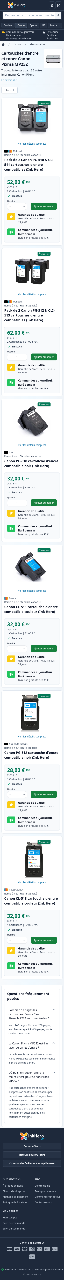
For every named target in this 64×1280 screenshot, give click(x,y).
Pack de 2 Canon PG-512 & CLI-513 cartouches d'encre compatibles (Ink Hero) (29, 315)
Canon (21, 25)
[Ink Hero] (17, 5)
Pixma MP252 (37, 44)
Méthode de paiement (15, 1196)
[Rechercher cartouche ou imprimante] (58, 15)
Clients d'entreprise (14, 1191)
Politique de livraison (15, 1202)
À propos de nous (13, 1185)
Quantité (11, 201)
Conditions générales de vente (48, 1269)
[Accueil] (3, 44)
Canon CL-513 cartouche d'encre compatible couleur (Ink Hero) (31, 901)
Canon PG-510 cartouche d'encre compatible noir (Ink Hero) (31, 463)
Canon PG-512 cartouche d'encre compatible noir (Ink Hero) (31, 755)
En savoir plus (9, 80)
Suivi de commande (14, 1223)
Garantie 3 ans (32, 1146)
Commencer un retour (47, 1196)
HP (43, 25)
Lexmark (55, 25)
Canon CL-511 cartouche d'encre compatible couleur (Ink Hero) (31, 609)
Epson (33, 25)
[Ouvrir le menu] (3, 5)
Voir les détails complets (32, 143)
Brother (8, 25)
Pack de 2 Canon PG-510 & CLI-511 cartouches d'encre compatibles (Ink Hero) (29, 164)
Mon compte (10, 1217)
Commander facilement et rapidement (32, 1163)
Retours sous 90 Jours (32, 1154)
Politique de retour (45, 1191)
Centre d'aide (42, 1185)
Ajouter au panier (45, 207)
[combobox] (32, 15)
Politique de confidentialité (17, 1269)
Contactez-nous (44, 1202)
